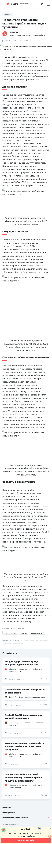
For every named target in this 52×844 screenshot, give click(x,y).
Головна (5, 640)
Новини (16, 640)
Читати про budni (26, 840)
